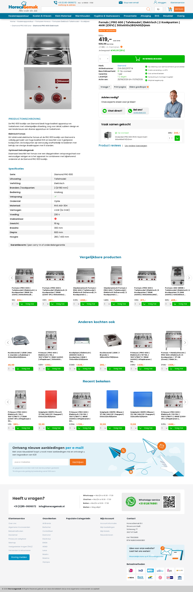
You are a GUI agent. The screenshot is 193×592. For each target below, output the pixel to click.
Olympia (46, 562)
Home (12, 21)
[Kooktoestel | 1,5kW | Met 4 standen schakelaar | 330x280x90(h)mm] (20, 340)
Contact (131, 518)
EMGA (45, 542)
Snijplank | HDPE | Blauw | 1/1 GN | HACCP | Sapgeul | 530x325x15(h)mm (112, 414)
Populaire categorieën (78, 518)
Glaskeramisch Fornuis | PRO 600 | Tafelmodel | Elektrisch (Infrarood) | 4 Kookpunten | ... (84, 291)
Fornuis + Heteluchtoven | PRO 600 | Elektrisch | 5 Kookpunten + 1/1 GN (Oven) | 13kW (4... (173, 356)
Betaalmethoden (16, 531)
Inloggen (162, 2)
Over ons (12, 523)
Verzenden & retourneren (20, 550)
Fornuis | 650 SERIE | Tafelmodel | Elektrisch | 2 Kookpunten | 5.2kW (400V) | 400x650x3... (177, 291)
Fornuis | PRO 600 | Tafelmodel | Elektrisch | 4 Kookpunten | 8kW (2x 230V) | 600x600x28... (24, 291)
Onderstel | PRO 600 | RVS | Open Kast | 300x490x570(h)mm (131, 138)
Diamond (122, 65)
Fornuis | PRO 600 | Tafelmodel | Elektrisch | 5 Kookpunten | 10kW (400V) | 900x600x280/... (146, 291)
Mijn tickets (104, 531)
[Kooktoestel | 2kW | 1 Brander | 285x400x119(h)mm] (112, 340)
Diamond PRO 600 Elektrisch (46, 26)
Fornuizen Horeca (42, 21)
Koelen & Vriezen (42, 16)
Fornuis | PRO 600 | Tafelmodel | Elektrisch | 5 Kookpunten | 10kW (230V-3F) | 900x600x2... (54, 291)
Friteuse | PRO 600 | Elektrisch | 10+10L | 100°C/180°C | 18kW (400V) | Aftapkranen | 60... (79, 416)
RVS (157, 16)
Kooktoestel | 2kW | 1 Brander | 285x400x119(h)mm (110, 355)
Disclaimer (13, 535)
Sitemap (12, 542)
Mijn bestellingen (107, 527)
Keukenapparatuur (19, 16)
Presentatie (130, 16)
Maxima (46, 558)
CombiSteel (48, 531)
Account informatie (108, 523)
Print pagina (120, 87)
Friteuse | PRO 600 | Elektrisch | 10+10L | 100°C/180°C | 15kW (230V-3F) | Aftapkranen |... (173, 415)
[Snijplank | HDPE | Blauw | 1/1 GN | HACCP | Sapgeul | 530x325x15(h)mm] (112, 400)
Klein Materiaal (63, 16)
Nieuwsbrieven (106, 535)
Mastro (45, 554)
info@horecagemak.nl (52, 506)
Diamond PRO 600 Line (21, 26)
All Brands (47, 523)
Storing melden (19, 557)
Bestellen (179, 9)
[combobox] (104, 58)
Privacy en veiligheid (17, 539)
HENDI (45, 546)
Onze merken (49, 518)
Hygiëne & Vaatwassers (107, 16)
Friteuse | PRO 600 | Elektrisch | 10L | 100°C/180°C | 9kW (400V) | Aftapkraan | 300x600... (50, 356)
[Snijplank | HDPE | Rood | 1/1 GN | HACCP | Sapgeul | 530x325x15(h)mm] (51, 400)
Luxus (45, 550)
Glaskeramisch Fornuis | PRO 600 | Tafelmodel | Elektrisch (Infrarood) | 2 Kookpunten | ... (115, 291)
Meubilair (168, 16)
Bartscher (47, 527)
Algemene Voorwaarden (19, 527)
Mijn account (107, 518)
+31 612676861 (148, 503)
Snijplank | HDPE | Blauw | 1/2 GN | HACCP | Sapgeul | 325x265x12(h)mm (142, 414)
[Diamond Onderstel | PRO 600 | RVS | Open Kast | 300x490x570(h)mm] (107, 135)
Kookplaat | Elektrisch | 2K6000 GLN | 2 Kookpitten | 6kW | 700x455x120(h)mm (80, 356)
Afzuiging (146, 16)
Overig (180, 16)
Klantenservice (177, 2)
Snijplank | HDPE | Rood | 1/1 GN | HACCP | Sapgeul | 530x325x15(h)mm (50, 414)
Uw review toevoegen (136, 145)
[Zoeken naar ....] (147, 9)
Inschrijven (78, 462)
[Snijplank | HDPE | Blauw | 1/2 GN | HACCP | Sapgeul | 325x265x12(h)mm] (143, 400)
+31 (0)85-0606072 (25, 506)
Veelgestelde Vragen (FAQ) (20, 546)
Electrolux (47, 539)
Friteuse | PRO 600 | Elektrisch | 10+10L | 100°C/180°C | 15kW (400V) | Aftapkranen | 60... (140, 357)
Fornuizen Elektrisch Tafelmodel (65, 21)
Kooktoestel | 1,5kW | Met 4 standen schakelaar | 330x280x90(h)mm (20, 355)
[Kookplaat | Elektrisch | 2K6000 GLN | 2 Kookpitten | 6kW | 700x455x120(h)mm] (82, 340)
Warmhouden (82, 16)
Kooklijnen (85, 21)
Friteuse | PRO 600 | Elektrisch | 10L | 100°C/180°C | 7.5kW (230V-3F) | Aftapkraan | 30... (19, 416)
